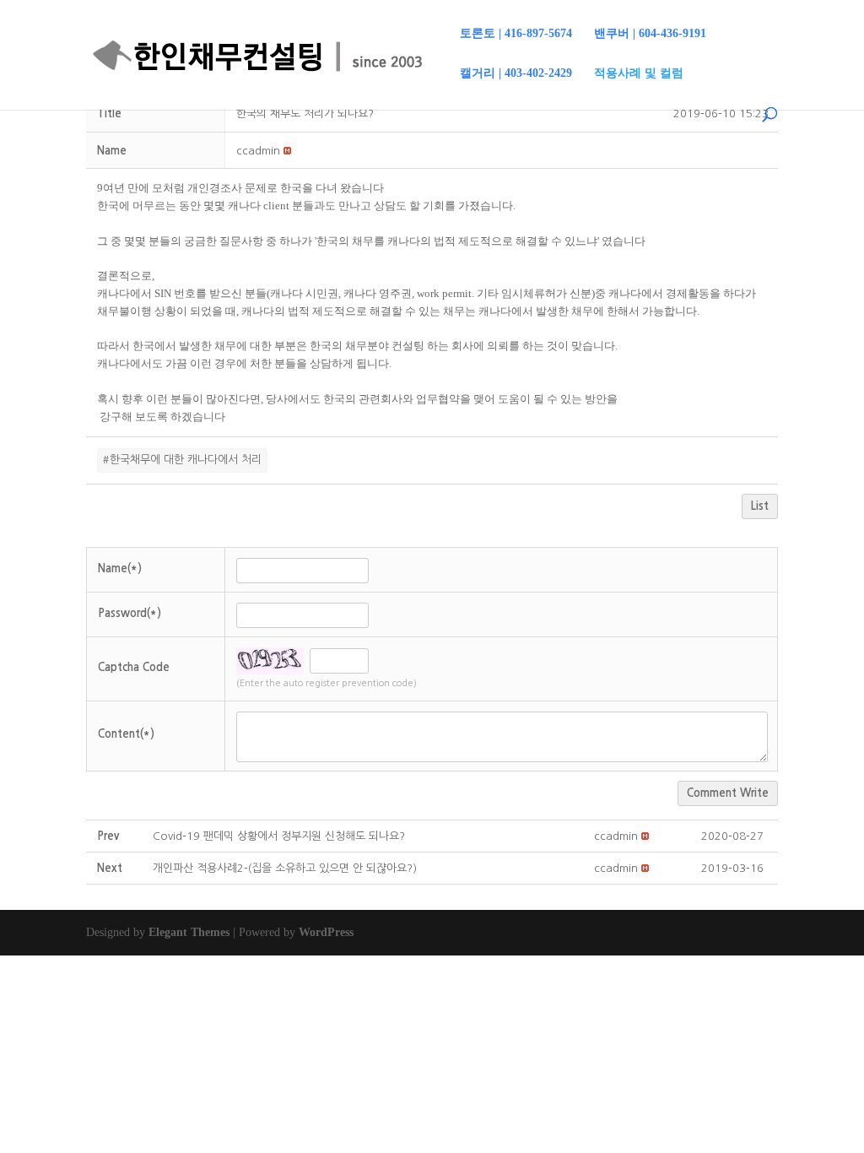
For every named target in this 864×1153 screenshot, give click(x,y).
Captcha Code (134, 667)
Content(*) (126, 733)
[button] (258, 150)
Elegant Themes (189, 932)
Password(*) (129, 613)
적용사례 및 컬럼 (638, 73)
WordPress (326, 932)
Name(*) (120, 568)
